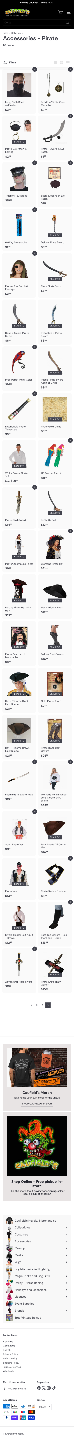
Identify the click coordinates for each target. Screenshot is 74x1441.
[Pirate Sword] (55, 508)
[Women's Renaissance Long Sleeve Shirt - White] (55, 785)
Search (6, 1350)
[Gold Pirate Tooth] (55, 689)
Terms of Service (12, 1366)
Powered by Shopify (13, 1433)
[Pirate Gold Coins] (55, 414)
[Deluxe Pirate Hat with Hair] (19, 596)
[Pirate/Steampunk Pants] (19, 551)
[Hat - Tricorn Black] (55, 595)
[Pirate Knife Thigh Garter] (55, 970)
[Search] (67, 22)
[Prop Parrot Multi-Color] (19, 367)
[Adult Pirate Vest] (19, 832)
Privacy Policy (10, 1354)
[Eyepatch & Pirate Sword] (55, 322)
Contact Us (9, 1345)
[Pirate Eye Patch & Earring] (19, 138)
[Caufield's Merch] (37, 1067)
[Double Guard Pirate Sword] (19, 322)
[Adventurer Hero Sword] (19, 969)
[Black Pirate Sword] (55, 274)
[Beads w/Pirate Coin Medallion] (55, 91)
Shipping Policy (11, 1362)
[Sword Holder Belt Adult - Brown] (19, 924)
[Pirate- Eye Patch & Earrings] (19, 275)
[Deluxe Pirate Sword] (55, 230)
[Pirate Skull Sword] (19, 508)
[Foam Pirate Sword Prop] (19, 782)
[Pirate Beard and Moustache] (19, 643)
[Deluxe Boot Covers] (55, 642)
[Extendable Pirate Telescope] (19, 415)
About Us (8, 1341)
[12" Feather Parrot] (55, 461)
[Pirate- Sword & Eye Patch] (55, 138)
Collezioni (16, 33)
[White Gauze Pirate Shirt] (19, 462)
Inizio (5, 33)
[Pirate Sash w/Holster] (55, 879)
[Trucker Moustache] (19, 183)
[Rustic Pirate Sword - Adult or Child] (55, 368)
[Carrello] (60, 12)
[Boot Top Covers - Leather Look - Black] (55, 924)
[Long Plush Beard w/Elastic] (19, 91)
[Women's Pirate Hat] (55, 551)
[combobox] (37, 22)
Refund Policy (10, 1358)
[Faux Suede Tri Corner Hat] (55, 833)
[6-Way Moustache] (19, 230)
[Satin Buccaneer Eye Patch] (55, 184)
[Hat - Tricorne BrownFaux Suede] (19, 737)
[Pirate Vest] (19, 879)
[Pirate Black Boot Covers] (55, 737)
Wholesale (8, 1371)
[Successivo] (48, 1005)
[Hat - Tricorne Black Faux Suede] (19, 690)
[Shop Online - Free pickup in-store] (37, 1146)
